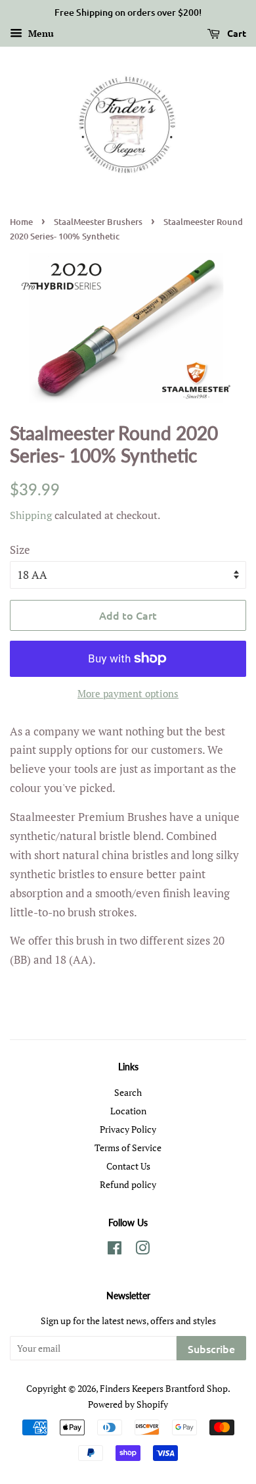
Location (128, 1110)
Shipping (31, 515)
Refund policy (128, 1184)
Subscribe (211, 1348)
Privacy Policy (128, 1129)
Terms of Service (128, 1147)
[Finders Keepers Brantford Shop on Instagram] (142, 1250)
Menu (40, 33)
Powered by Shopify (128, 1404)
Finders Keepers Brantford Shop (164, 1388)
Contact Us (128, 1166)
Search (128, 1092)
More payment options (128, 693)
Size (20, 549)
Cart (235, 33)
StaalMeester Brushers (98, 222)
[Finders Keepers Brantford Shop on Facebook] (114, 1250)
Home (21, 222)
